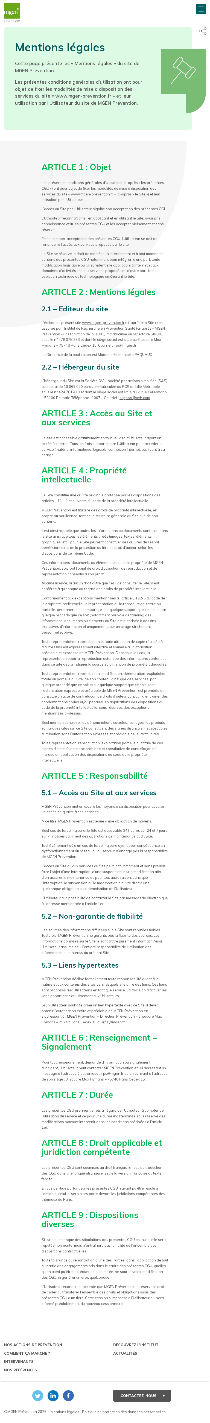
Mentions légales (65, 1412)
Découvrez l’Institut (136, 1345)
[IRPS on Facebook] (67, 1395)
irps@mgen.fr (125, 345)
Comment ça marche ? (27, 1353)
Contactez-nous (139, 1395)
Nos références (20, 1370)
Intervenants (19, 1361)
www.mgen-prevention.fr (83, 96)
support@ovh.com (134, 398)
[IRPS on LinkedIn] (52, 1395)
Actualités (125, 1353)
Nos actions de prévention (33, 1345)
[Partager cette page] (202, 31)
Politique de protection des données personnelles (124, 1412)
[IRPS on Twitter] (36, 1395)
